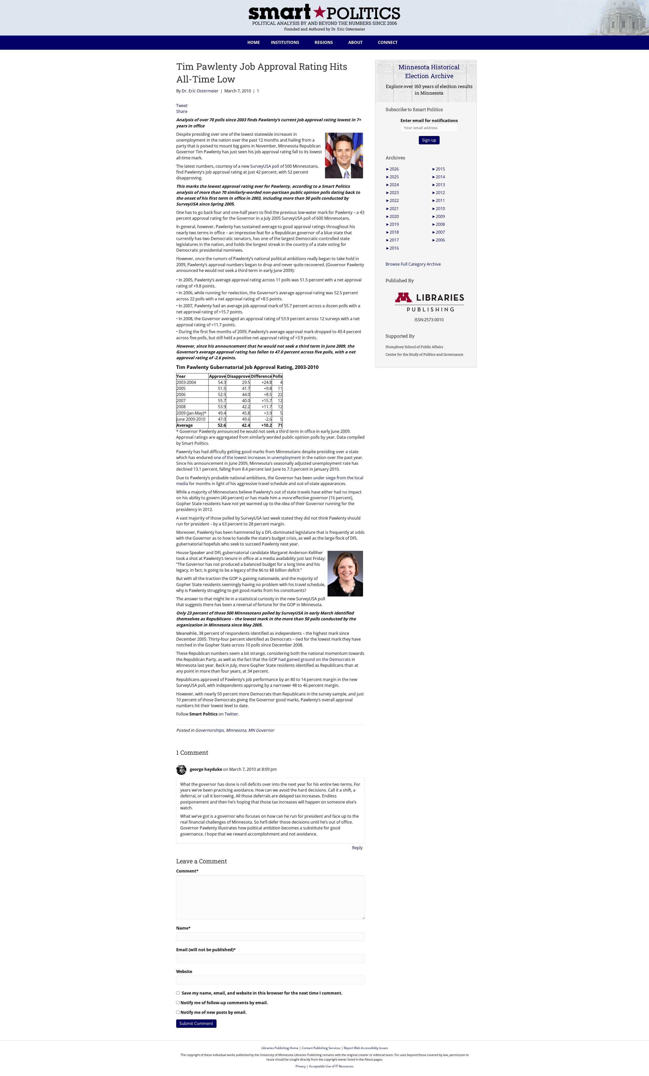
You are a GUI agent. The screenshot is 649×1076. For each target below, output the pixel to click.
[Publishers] (429, 302)
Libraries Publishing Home (279, 1048)
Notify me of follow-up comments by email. (224, 1002)
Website (184, 971)
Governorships (209, 730)
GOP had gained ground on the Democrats (310, 659)
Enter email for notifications (429, 120)
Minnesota (236, 730)
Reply (357, 847)
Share (181, 111)
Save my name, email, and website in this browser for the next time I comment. (262, 993)
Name (183, 928)
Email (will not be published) (206, 949)
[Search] (469, 41)
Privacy (301, 1066)
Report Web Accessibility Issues (366, 1048)
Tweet (182, 105)
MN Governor (261, 730)
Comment (187, 871)
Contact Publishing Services (321, 1048)
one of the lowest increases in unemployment (257, 457)
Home (253, 42)
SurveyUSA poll (264, 166)
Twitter (231, 714)
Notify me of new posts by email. (214, 1012)
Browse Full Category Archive (413, 264)
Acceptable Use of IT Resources (331, 1066)
